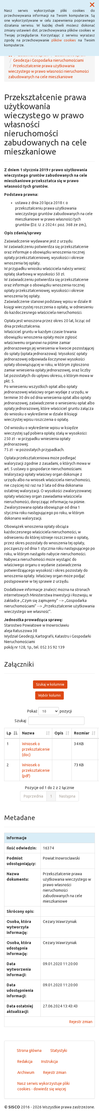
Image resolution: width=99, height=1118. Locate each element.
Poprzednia (33, 796)
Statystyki (58, 1050)
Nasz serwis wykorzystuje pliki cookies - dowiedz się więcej (43, 1086)
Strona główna (29, 1050)
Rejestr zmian (80, 1022)
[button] (92, 5)
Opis (58, 733)
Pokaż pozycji (49, 711)
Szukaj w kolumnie (50, 684)
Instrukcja (49, 1061)
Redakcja (24, 1061)
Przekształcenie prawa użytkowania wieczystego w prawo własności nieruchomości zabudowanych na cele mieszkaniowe (48, 71)
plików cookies (63, 40)
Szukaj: (21, 721)
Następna (67, 796)
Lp (9, 733)
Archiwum (25, 1072)
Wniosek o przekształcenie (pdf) (36, 770)
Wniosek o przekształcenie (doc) (36, 749)
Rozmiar (81, 733)
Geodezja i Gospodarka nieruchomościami (48, 60)
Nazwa (28, 733)
